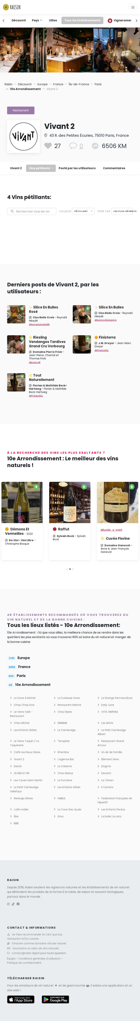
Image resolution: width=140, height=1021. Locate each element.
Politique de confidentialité (24, 963)
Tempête (63, 741)
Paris (98, 84)
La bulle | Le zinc (111, 816)
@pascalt (34, 362)
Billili (16, 823)
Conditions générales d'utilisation (39, 958)
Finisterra (107, 337)
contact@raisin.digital (26, 953)
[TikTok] (13, 904)
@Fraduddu (101, 350)
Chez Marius (65, 773)
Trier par (103, 211)
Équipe (11, 958)
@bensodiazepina (105, 320)
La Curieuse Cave (68, 698)
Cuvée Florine (118, 538)
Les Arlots (107, 723)
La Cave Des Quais (69, 809)
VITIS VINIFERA (109, 712)
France (58, 84)
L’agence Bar (65, 759)
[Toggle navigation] (133, 7)
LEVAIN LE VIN (21, 773)
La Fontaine (64, 780)
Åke (15, 816)
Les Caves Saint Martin (27, 780)
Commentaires (114, 168)
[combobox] (83, 211)
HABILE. (61, 798)
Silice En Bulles (111, 307)
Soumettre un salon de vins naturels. (36, 948)
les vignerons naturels (61, 887)
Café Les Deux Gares (26, 752)
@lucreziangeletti (39, 324)
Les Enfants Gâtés (25, 730)
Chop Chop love (23, 705)
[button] (70, 70)
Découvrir (19, 20)
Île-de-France (79, 84)
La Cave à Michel (24, 698)
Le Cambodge (66, 730)
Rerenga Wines (23, 798)
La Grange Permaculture (117, 698)
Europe (42, 84)
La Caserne (64, 766)
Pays (36, 20)
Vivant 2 (16, 168)
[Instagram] (8, 904)
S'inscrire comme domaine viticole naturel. (39, 943)
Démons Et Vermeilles (19, 531)
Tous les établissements (82, 20)
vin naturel (45, 985)
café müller (21, 809)
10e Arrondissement (25, 89)
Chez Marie (64, 712)
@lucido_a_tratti (111, 530)
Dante (17, 766)
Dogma (106, 766)
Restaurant (21, 110)
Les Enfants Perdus (113, 809)
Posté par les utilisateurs (77, 168)
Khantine (63, 752)
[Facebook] (18, 904)
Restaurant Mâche (69, 705)
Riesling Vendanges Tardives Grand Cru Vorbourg (47, 341)
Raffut (63, 529)
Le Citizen (107, 780)
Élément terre (110, 759)
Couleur (65, 211)
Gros (60, 816)
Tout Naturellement (41, 377)
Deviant (106, 773)
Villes (53, 20)
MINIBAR (62, 723)
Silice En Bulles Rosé (43, 309)
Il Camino (107, 787)
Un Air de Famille (111, 752)
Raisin (8, 84)
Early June (107, 705)
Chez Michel (21, 723)
